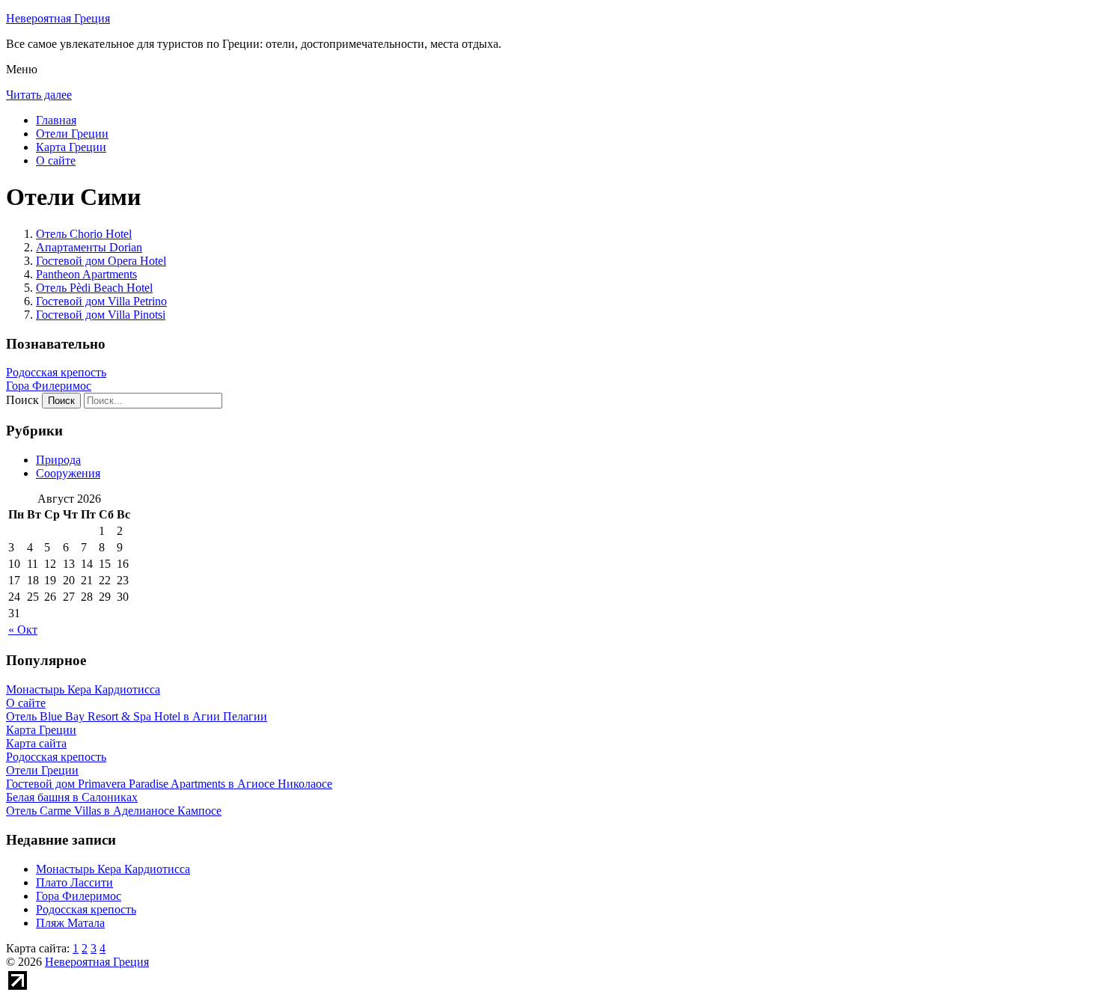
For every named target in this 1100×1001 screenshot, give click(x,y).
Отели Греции (72, 133)
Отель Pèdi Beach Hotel (94, 287)
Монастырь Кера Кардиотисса (113, 869)
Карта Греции (71, 147)
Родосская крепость (56, 372)
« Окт (22, 629)
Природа (58, 459)
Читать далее (39, 94)
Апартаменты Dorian (89, 247)
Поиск (22, 400)
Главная (56, 120)
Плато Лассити (74, 882)
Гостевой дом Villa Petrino (101, 301)
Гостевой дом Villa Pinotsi (100, 314)
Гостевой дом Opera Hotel (101, 260)
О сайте (56, 160)
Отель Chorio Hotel (84, 233)
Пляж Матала (70, 922)
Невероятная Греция (58, 18)
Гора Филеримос (48, 385)
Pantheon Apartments (86, 274)
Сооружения (68, 473)
